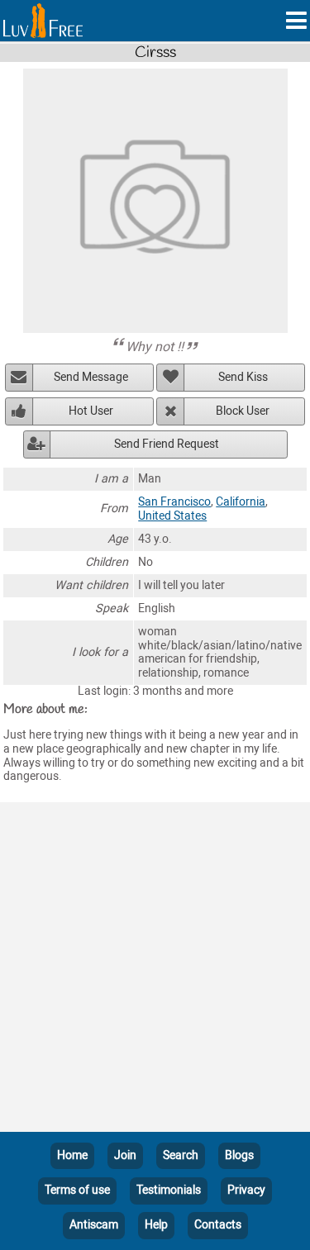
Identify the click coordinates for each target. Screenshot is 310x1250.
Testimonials (168, 1190)
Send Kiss (243, 377)
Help (156, 1225)
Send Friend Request (166, 444)
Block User (242, 411)
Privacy (246, 1190)
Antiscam (93, 1225)
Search (180, 1155)
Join (125, 1155)
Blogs (239, 1155)
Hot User (91, 411)
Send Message (91, 377)
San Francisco (174, 502)
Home (72, 1155)
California (240, 502)
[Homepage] (43, 20)
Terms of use (77, 1190)
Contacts (217, 1225)
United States (172, 516)
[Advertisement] (155, 970)
